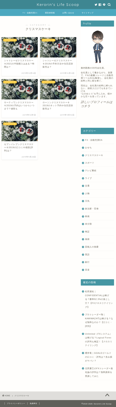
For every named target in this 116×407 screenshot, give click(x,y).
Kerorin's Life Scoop (58, 4)
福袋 (87, 239)
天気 (87, 201)
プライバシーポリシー (16, 403)
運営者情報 (50, 13)
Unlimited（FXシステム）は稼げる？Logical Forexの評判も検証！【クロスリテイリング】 (98, 340)
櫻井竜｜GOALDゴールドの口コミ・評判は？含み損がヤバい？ (98, 357)
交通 (87, 186)
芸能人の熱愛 (92, 247)
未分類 (88, 224)
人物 (87, 193)
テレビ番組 (90, 170)
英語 (87, 254)
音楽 (87, 270)
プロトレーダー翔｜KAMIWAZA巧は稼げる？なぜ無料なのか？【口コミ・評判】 (99, 320)
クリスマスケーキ (94, 155)
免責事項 (33, 403)
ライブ (88, 178)
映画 (87, 216)
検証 (87, 232)
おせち (88, 147)
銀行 (87, 262)
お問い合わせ (68, 13)
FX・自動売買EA (30, 13)
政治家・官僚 (92, 209)
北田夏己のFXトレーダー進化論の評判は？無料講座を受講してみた (99, 372)
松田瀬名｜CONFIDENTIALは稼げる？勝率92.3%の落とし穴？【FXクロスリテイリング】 (99, 299)
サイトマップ (87, 13)
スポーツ (89, 163)
